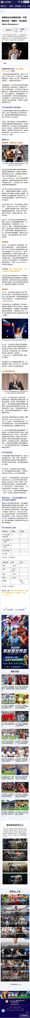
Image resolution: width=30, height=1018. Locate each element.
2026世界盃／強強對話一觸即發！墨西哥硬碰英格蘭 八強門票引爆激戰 (8, 760)
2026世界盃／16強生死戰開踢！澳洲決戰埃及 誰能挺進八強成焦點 (21, 813)
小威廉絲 (19, 176)
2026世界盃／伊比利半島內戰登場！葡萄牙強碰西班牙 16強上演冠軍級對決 (21, 742)
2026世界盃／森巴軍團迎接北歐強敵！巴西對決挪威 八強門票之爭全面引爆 (22, 760)
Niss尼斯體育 (7, 2)
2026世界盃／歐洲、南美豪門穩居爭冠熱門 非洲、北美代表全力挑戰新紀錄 (8, 778)
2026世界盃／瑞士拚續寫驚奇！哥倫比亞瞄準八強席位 (8, 724)
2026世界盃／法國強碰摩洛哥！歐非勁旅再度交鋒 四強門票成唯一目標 (8, 707)
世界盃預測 (18, 6)
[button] (4, 6)
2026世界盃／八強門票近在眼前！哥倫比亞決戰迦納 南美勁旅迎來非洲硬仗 (22, 795)
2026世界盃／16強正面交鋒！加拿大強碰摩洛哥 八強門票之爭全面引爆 (8, 795)
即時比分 (3, 6)
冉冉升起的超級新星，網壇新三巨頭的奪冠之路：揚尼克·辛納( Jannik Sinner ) (15, 593)
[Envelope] (3, 1010)
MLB (24, 6)
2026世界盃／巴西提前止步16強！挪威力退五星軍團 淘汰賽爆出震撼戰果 (22, 707)
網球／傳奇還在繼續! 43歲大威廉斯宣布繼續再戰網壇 (14, 270)
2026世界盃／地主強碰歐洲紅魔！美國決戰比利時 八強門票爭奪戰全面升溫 (8, 742)
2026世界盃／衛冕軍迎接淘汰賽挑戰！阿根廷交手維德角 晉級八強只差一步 (8, 813)
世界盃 (11, 6)
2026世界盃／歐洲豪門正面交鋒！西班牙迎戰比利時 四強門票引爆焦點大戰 (22, 688)
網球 (10, 85)
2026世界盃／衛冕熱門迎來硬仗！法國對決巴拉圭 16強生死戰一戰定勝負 (21, 778)
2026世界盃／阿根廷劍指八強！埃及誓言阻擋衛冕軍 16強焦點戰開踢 (22, 724)
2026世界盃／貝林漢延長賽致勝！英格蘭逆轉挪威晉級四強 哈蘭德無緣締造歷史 (8, 688)
